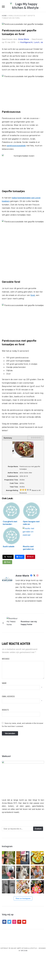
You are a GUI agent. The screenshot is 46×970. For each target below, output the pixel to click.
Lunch (36, 42)
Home (4, 16)
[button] (3, 6)
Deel (21, 557)
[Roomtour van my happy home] (12, 622)
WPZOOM (24, 950)
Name (4, 683)
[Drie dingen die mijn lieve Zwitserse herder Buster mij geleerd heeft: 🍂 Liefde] (22, 872)
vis (42, 42)
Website (5, 710)
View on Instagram (23, 898)
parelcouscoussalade (16, 145)
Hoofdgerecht (26, 42)
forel (33, 295)
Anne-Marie (23, 39)
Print (8, 562)
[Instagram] (37, 576)
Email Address (8, 696)
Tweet (9, 557)
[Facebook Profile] (31, 576)
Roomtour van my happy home (29, 623)
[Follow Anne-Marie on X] (34, 576)
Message (5, 659)
